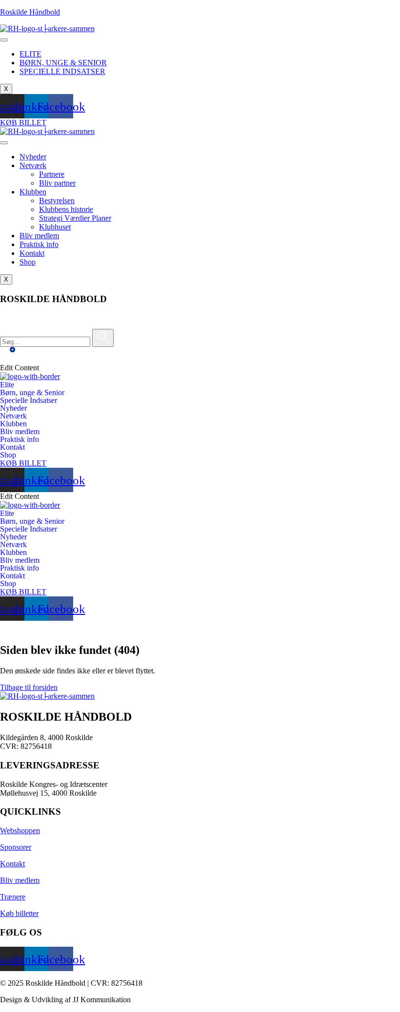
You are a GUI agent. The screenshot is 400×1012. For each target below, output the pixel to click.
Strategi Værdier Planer (75, 218)
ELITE (30, 54)
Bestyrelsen (57, 200)
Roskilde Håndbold (30, 12)
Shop (28, 262)
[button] (200, 385)
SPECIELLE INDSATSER (62, 71)
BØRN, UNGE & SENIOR (63, 62)
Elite (7, 385)
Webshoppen (20, 830)
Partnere (51, 174)
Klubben (33, 192)
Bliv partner (57, 183)
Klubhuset (55, 227)
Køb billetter (19, 913)
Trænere (12, 897)
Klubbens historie (66, 209)
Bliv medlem (39, 235)
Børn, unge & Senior (32, 393)
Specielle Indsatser (28, 400)
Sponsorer (15, 847)
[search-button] (103, 338)
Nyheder (33, 157)
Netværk (33, 165)
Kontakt (32, 253)
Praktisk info (39, 244)
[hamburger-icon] (4, 39)
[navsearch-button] (7, 324)
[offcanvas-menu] (7, 359)
